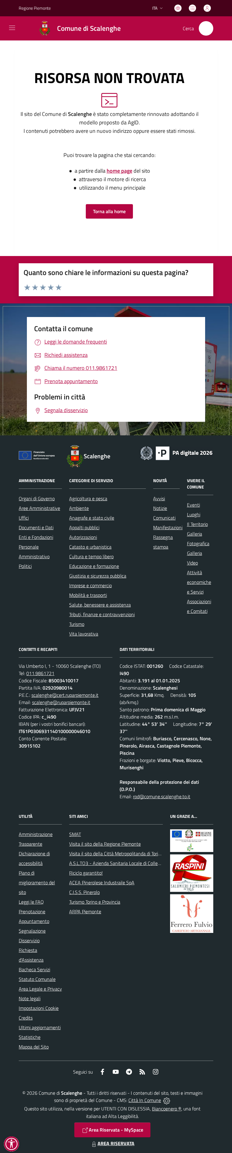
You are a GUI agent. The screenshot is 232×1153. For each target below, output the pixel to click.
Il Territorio (197, 524)
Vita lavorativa (83, 633)
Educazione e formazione (94, 566)
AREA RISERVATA (116, 1143)
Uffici (24, 517)
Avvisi (159, 498)
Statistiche (29, 1037)
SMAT (75, 834)
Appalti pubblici (84, 527)
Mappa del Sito (34, 1046)
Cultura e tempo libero (91, 556)
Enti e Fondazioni (36, 537)
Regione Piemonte (35, 8)
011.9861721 (40, 673)
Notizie (160, 508)
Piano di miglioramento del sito (37, 882)
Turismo (76, 624)
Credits (26, 1017)
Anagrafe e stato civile (91, 517)
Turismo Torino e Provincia (94, 901)
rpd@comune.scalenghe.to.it (161, 796)
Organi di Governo (37, 498)
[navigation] (12, 27)
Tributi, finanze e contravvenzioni (102, 614)
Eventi (193, 504)
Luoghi (193, 514)
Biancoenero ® (166, 1108)
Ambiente (79, 508)
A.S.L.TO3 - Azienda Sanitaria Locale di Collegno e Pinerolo (127, 863)
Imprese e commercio (90, 585)
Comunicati (164, 517)
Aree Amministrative (39, 508)
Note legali (29, 998)
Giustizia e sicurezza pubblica (97, 575)
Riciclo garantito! (86, 872)
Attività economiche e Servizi (199, 582)
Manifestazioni (167, 527)
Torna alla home (109, 211)
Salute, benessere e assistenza (100, 604)
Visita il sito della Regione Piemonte (105, 843)
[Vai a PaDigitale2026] (176, 452)
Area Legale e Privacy (40, 988)
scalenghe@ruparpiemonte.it (61, 702)
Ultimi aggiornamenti (40, 1027)
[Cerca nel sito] (206, 28)
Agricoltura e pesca (88, 498)
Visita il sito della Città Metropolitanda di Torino (116, 853)
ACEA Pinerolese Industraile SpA (101, 882)
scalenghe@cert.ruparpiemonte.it (64, 695)
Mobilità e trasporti (88, 595)
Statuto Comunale (37, 979)
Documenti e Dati (36, 527)
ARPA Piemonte (85, 911)
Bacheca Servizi (34, 969)
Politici (25, 566)
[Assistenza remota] (167, 1100)
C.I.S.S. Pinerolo (84, 892)
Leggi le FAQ (31, 901)
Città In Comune (144, 1100)
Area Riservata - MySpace (116, 1129)
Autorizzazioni (83, 537)
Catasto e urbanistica (90, 546)
